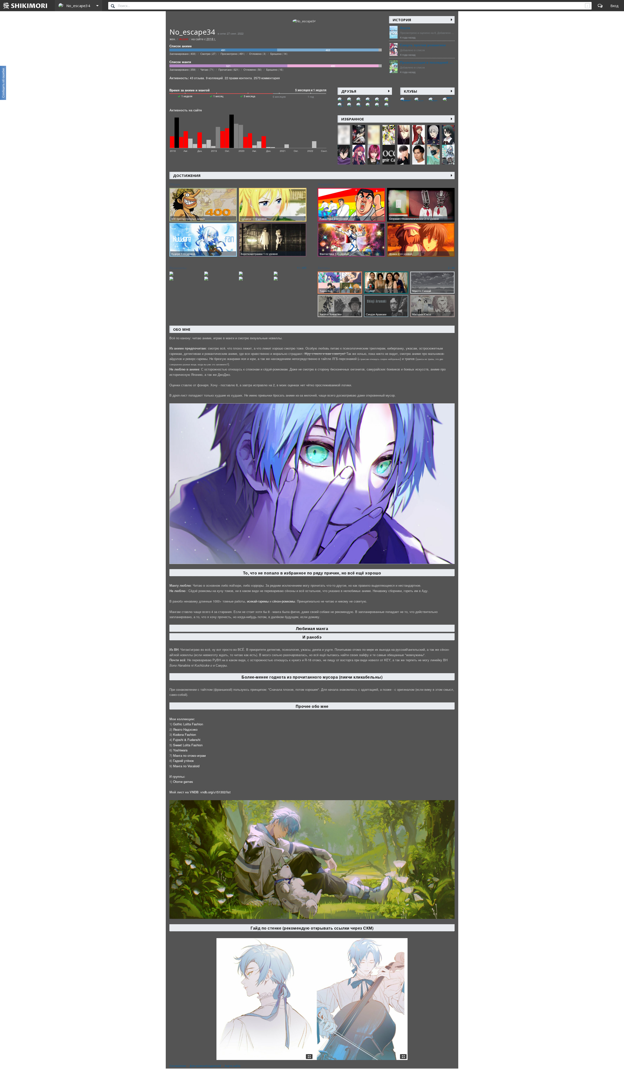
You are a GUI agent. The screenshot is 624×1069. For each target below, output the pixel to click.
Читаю (206, 69)
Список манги (180, 62)
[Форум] (600, 5)
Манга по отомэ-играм (189, 755)
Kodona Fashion (184, 734)
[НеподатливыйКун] (360, 99)
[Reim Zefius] (360, 105)
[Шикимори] (25, 5)
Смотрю (207, 54)
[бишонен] (351, 99)
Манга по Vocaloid (186, 766)
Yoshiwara (180, 750)
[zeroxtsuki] (379, 99)
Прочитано (228, 69)
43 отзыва (197, 78)
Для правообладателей (205, 1065)
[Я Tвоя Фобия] (341, 105)
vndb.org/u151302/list (215, 792)
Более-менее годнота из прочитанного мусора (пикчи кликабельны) (312, 677)
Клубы (410, 91)
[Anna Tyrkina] (369, 99)
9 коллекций (214, 78)
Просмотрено (232, 54)
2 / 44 (451, 268)
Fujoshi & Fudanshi (186, 739)
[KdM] (341, 99)
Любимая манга (312, 628)
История (402, 19)
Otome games (183, 781)
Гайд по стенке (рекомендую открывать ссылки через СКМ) (312, 928)
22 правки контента (238, 78)
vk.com (183, 39)
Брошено (278, 54)
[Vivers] (379, 105)
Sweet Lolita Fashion (188, 745)
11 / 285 (301, 268)
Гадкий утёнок (183, 760)
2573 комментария (267, 78)
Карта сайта (232, 1065)
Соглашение (177, 1065)
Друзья (348, 91)
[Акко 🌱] (388, 99)
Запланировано (182, 54)
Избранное (352, 119)
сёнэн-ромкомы (283, 601)
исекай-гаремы (258, 601)
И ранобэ (312, 637)
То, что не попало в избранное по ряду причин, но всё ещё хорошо (312, 573)
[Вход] (614, 5)
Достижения (187, 175)
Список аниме (180, 46)
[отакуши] (369, 105)
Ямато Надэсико (185, 729)
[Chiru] (351, 105)
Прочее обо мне (312, 706)
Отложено (257, 54)
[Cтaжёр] (388, 105)
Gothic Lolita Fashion (188, 724)
